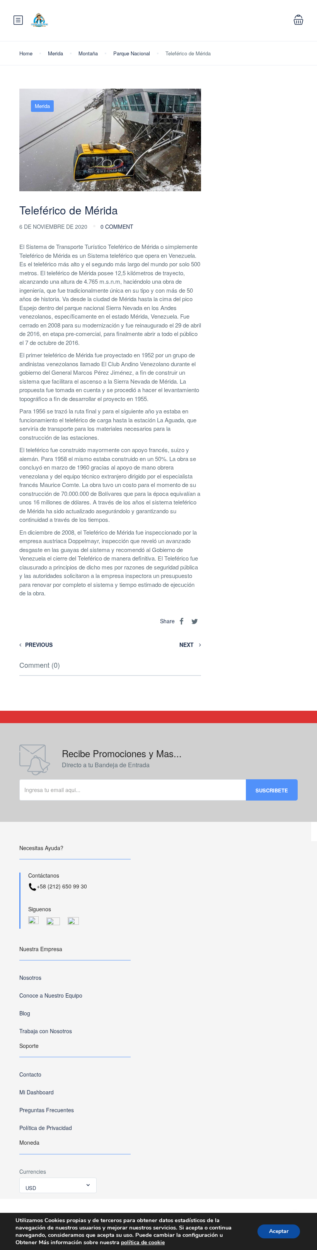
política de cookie (143, 1242)
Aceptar (278, 1231)
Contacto (30, 1074)
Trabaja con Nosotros (45, 1031)
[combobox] (58, 1185)
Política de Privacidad (45, 1128)
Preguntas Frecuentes (46, 1110)
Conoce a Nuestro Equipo (50, 995)
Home (25, 53)
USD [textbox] (31, 1188)
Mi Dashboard (36, 1092)
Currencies (32, 1171)
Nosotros (30, 977)
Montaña (88, 53)
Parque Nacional (131, 53)
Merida (55, 53)
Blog (24, 1013)
